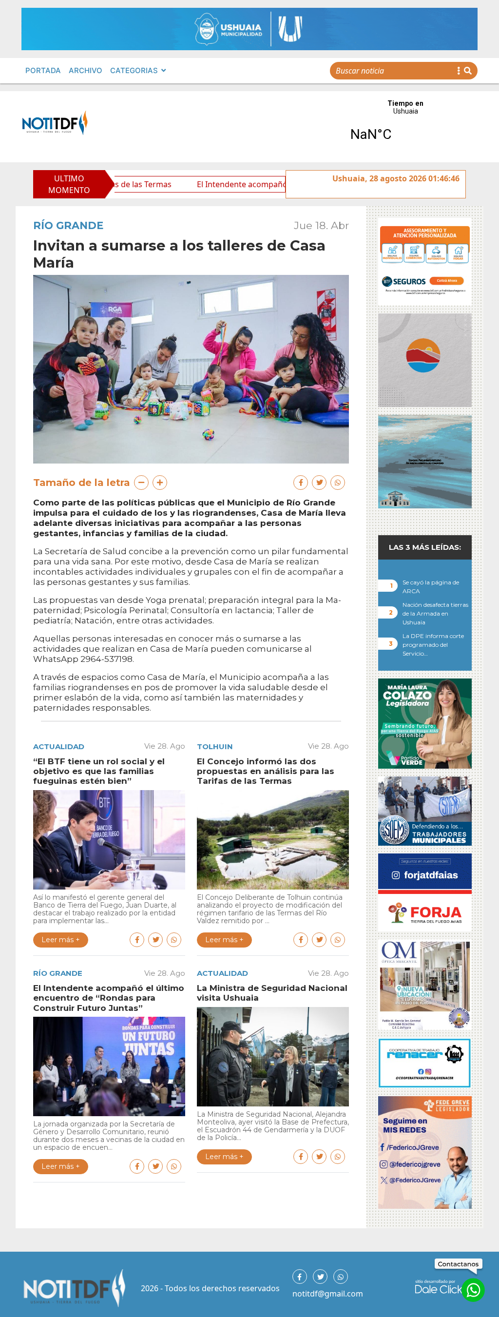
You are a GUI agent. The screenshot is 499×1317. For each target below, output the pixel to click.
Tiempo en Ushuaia (405, 126)
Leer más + (60, 939)
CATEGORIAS (134, 70)
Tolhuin (215, 746)
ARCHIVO (85, 70)
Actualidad (58, 746)
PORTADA (43, 70)
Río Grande (68, 225)
